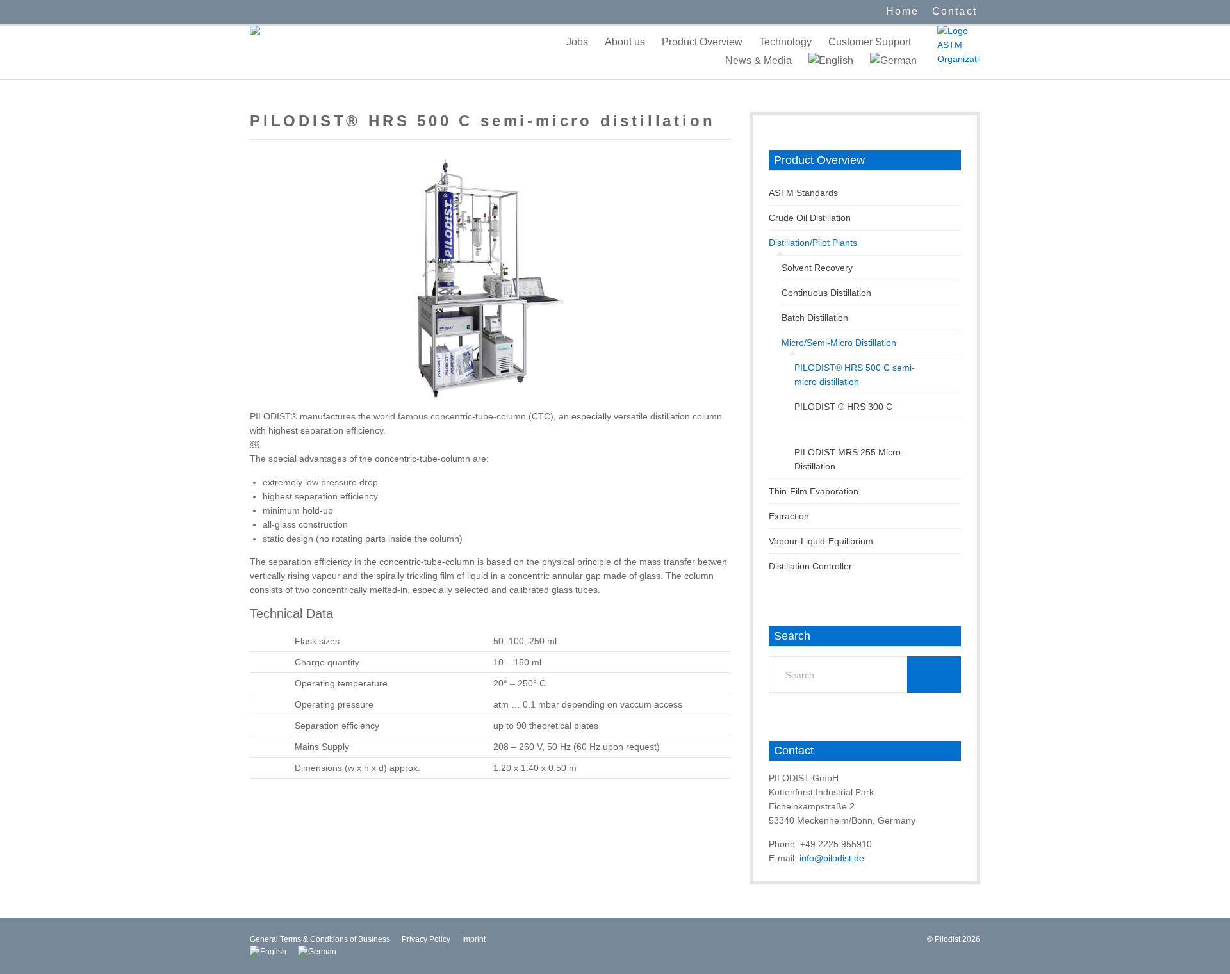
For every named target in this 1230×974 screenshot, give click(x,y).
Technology (785, 42)
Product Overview (702, 42)
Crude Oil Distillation (810, 218)
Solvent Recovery (817, 268)
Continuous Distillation (826, 293)
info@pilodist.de (832, 858)
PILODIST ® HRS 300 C (843, 407)
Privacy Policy (426, 939)
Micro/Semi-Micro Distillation (839, 342)
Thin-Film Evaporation (813, 491)
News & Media (758, 60)
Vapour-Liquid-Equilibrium (821, 541)
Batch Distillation (815, 317)
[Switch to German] (893, 60)
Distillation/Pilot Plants (813, 243)
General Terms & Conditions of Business (320, 939)
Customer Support (869, 42)
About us (625, 42)
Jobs (577, 42)
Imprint (474, 939)
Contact (954, 11)
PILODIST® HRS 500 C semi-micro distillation (854, 374)
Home (902, 11)
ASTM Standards (803, 193)
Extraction (789, 516)
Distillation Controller (810, 566)
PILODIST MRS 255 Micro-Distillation (849, 459)
